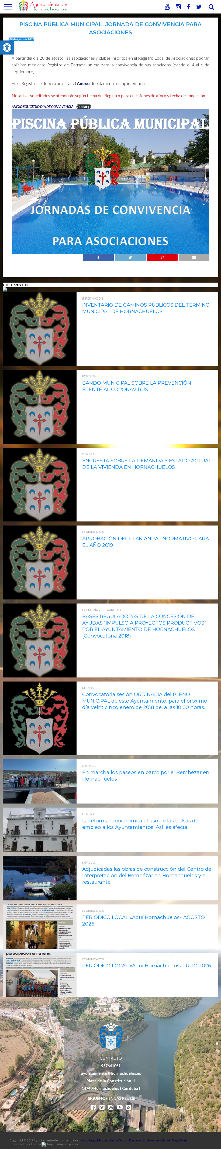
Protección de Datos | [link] (113, 1140)
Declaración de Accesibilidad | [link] (150, 1140)
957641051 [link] (110, 1065)
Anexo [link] (84, 83)
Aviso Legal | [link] (89, 1140)
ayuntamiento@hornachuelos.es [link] (111, 1073)
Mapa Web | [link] (180, 1140)
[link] (7, 47)
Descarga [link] (83, 106)
